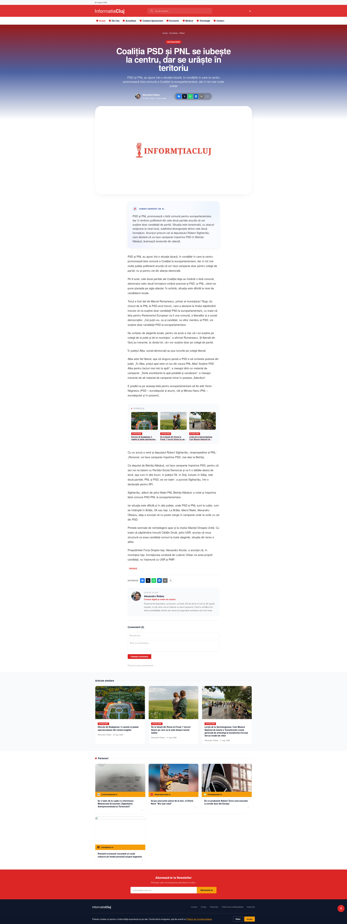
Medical (189, 20)
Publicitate (214, 907)
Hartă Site (251, 907)
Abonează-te (206, 890)
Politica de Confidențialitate (199, 918)
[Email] (201, 96)
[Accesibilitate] (341, 908)
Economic (174, 20)
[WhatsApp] (190, 96)
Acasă (102, 20)
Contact (220, 20)
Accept (249, 919)
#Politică (133, 568)
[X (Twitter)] (184, 96)
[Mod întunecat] (250, 11)
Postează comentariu (139, 656)
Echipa (203, 907)
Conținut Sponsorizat (152, 20)
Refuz (238, 919)
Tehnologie (205, 20)
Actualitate (131, 20)
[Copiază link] (207, 96)
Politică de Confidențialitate (232, 907)
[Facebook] (178, 96)
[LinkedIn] (196, 96)
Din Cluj (115, 20)
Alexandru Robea (151, 94)
